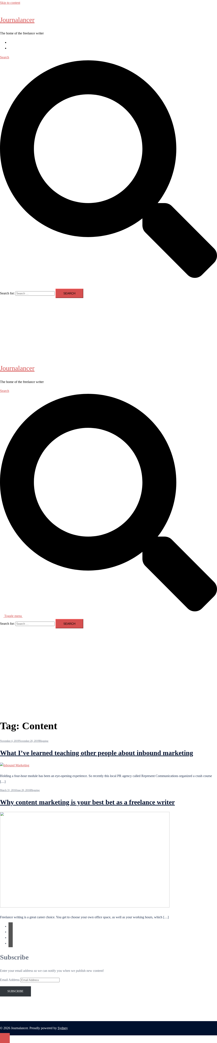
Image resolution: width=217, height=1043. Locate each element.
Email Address (10, 980)
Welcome (14, 42)
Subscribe (15, 991)
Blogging (43, 740)
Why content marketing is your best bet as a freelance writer (87, 802)
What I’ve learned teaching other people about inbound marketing (96, 753)
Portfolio (14, 48)
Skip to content (10, 2)
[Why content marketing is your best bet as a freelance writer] (85, 906)
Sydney (63, 1028)
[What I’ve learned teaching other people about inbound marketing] (14, 765)
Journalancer (17, 20)
